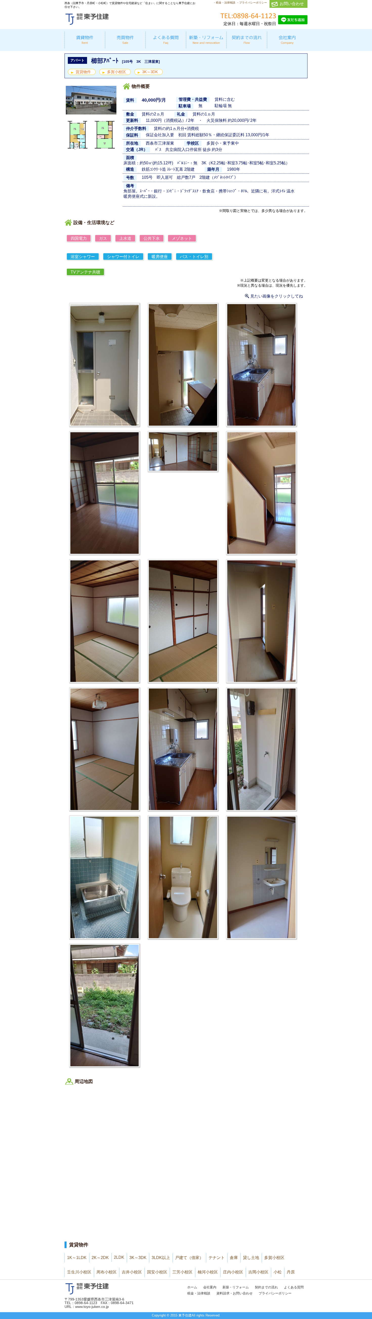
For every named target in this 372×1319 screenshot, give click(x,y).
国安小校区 (157, 1272)
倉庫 (234, 1257)
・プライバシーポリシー (251, 2)
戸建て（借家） (189, 1257)
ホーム (192, 1287)
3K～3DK (150, 72)
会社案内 (209, 1287)
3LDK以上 (161, 1257)
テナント (217, 1257)
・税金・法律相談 (224, 2)
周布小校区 (106, 1272)
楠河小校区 (208, 1272)
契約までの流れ (266, 1287)
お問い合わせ (292, 4)
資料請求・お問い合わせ (234, 1293)
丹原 (291, 1272)
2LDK (119, 1257)
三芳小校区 (182, 1272)
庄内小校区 (233, 1272)
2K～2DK (100, 1257)
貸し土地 (251, 1257)
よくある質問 (294, 1287)
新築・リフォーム (235, 1287)
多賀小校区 (116, 72)
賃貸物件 (83, 72)
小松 (278, 1272)
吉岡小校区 (258, 1272)
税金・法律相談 (198, 1293)
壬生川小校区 (79, 1272)
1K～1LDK (77, 1257)
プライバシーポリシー (275, 1293)
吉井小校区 (132, 1272)
